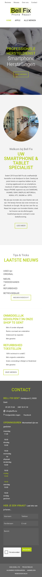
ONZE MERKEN (21, 74)
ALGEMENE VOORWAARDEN (16, 570)
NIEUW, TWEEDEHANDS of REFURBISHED (11, 284)
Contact (34, 2)
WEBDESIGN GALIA (21, 573)
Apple (17, 20)
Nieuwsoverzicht (21, 298)
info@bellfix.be (11, 411)
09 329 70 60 (10, 407)
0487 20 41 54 (23, 407)
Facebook (27, 415)
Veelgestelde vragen (12, 415)
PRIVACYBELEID (27, 567)
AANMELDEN (31, 570)
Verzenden (26, 549)
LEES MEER (21, 226)
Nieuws (16, 2)
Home (8, 20)
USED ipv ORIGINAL (8, 272)
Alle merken (30, 20)
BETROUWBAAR (11, 293)
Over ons (25, 2)
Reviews (8, 2)
